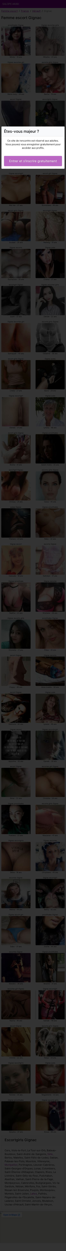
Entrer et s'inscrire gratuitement (33, 161)
